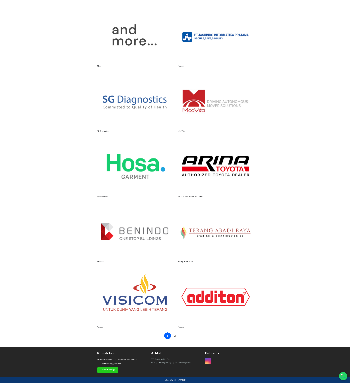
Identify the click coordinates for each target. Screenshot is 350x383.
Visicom (100, 327)
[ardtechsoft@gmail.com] (99, 363)
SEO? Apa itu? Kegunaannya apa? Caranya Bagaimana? (171, 363)
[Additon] (215, 270)
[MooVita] (215, 74)
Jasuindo (181, 66)
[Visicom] (134, 270)
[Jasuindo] (215, 9)
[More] (134, 9)
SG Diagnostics (103, 131)
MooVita (181, 131)
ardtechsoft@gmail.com (111, 364)
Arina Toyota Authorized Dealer (190, 196)
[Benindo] (134, 205)
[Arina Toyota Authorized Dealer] (215, 140)
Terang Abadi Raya (185, 262)
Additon (181, 327)
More (99, 66)
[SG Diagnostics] (134, 74)
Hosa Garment (102, 196)
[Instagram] (208, 361)
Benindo (100, 262)
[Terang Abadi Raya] (215, 205)
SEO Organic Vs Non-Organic (162, 359)
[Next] (182, 335)
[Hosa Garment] (134, 140)
